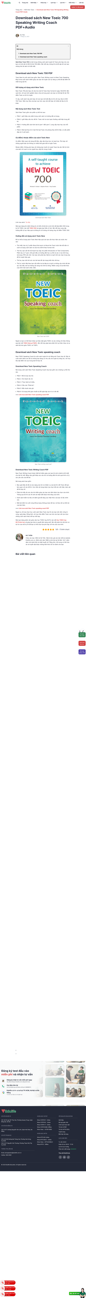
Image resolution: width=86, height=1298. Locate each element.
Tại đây (28, 222)
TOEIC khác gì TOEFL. (30, 343)
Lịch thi (62, 2)
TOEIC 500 (33, 228)
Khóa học (43, 2)
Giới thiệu (33, 2)
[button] (17, 1051)
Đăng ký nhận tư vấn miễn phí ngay (19, 1080)
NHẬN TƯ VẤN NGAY (77, 7)
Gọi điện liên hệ (12, 1085)
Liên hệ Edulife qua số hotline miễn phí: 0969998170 (19, 1087)
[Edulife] (6, 3)
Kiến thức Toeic (29, 10)
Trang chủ (25, 2)
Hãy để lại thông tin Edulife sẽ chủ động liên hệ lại (18, 1081)
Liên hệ (81, 2)
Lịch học (53, 2)
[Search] (19, 2)
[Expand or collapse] (68, 46)
